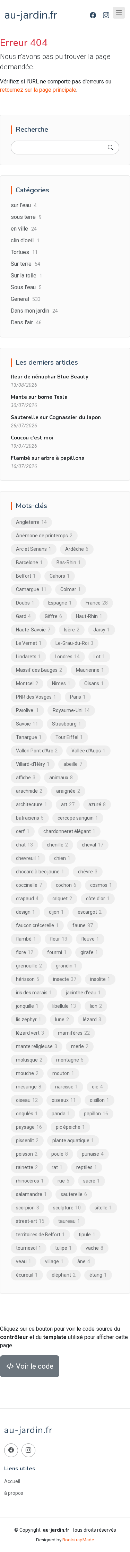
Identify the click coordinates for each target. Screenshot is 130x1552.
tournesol (28, 1248)
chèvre (87, 871)
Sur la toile (26, 275)
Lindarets (28, 656)
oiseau (27, 1100)
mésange (28, 1086)
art (68, 804)
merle (79, 1046)
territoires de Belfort (40, 1234)
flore (24, 952)
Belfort (26, 576)
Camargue (31, 589)
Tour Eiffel (69, 737)
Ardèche (76, 549)
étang (98, 1275)
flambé (26, 939)
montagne (70, 1060)
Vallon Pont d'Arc (37, 750)
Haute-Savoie (33, 629)
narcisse (66, 1086)
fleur (58, 939)
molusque (29, 1060)
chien (62, 858)
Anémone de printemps (44, 535)
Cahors (60, 576)
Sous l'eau (26, 287)
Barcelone (29, 562)
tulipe (63, 1248)
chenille (57, 845)
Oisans (94, 683)
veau (23, 1261)
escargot (90, 912)
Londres (67, 656)
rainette (27, 1167)
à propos (13, 1493)
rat (57, 1167)
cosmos (101, 885)
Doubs (25, 603)
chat (24, 845)
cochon (66, 885)
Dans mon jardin (34, 310)
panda (61, 1113)
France (97, 603)
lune (62, 1019)
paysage (29, 1127)
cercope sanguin (78, 818)
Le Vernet (29, 643)
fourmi (57, 952)
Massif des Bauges (39, 670)
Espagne (60, 603)
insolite (100, 979)
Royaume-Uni (71, 710)
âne (83, 1261)
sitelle (103, 1207)
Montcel (27, 683)
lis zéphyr (28, 1019)
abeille (72, 764)
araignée (68, 791)
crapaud (27, 898)
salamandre (31, 1194)
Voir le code (33, 1366)
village (54, 1261)
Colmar (70, 589)
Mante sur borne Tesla (39, 397)
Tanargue (29, 737)
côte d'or (98, 898)
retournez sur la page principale (38, 90)
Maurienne (90, 670)
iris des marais (34, 992)
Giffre (53, 616)
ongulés (27, 1113)
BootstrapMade (78, 1539)
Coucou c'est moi (32, 437)
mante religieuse (36, 1046)
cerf (22, 831)
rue (63, 1181)
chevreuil (28, 858)
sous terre (26, 217)
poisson (26, 1154)
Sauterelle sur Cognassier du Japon (56, 417)
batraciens (30, 818)
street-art (30, 1221)
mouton (63, 1073)
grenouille (29, 965)
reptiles (86, 1167)
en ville (24, 228)
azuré (97, 804)
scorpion (27, 1207)
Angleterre (31, 522)
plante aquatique (73, 1140)
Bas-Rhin (69, 562)
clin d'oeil (25, 240)
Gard (23, 616)
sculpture (67, 1207)
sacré (91, 1181)
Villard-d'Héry (33, 764)
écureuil (27, 1275)
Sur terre (25, 264)
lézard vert (30, 1033)
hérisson (27, 979)
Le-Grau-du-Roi (74, 643)
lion (96, 1006)
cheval (92, 845)
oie (97, 1086)
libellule (64, 1006)
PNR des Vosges (36, 697)
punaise (93, 1154)
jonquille (27, 1006)
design (25, 912)
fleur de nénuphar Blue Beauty (49, 376)
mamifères (74, 1033)
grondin (66, 965)
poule (59, 1154)
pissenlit (27, 1140)
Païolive (27, 710)
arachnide (29, 791)
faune (82, 925)
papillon (96, 1113)
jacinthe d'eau (83, 992)
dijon (56, 912)
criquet (62, 898)
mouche (27, 1073)
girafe (89, 952)
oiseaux (64, 1100)
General (26, 299)
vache (94, 1248)
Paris (78, 697)
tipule (87, 1234)
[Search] (110, 147)
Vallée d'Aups (88, 750)
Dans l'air (26, 322)
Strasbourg (66, 724)
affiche (25, 777)
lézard (92, 1019)
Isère (71, 629)
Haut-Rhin (89, 616)
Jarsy (101, 629)
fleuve (90, 939)
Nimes (61, 683)
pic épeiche (70, 1127)
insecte (64, 979)
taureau (69, 1221)
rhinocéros (30, 1181)
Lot (99, 656)
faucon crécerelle (37, 925)
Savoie (27, 724)
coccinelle (29, 885)
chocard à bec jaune (40, 871)
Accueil (12, 1481)
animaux (61, 777)
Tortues (24, 252)
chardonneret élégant (69, 831)
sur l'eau (24, 205)
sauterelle (74, 1194)
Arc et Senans (33, 549)
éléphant (64, 1275)
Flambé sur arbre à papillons (47, 458)
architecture (31, 804)
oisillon (99, 1100)
